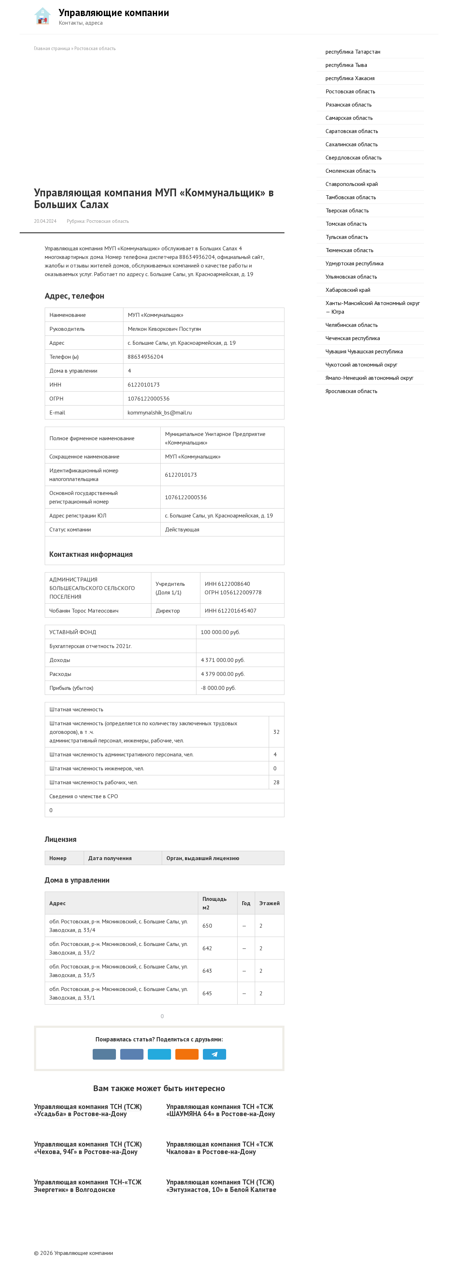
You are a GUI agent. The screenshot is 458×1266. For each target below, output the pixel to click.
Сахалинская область (352, 144)
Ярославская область (351, 390)
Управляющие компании (114, 12)
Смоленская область (351, 170)
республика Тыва (346, 64)
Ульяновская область (351, 276)
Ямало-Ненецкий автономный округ (369, 377)
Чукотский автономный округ (361, 364)
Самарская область (349, 117)
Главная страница (52, 48)
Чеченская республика (353, 338)
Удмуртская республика (355, 263)
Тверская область (347, 210)
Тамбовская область (351, 197)
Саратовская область (352, 130)
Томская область (346, 223)
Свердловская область (354, 157)
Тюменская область (350, 250)
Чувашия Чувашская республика (364, 351)
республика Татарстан (353, 51)
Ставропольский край (352, 183)
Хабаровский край (348, 289)
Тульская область (347, 236)
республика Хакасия (350, 78)
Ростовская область (95, 48)
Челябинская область (352, 324)
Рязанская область (349, 104)
